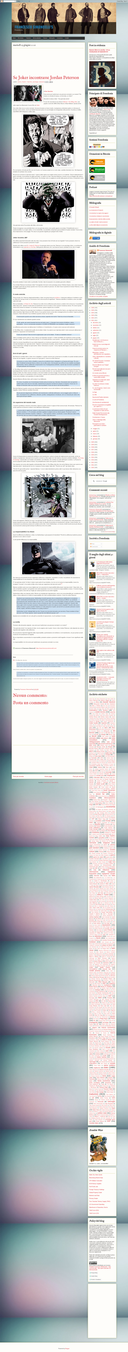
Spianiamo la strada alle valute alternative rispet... (101, 380)
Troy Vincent (92, 1096)
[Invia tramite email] (45, 82)
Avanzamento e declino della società (99, 219)
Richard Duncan (97, 1029)
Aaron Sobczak (93, 700)
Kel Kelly (106, 923)
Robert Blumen (93, 1036)
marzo (95, 433)
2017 (92, 449)
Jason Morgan (103, 890)
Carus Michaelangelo (110, 756)
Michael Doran (93, 972)
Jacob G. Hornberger (100, 880)
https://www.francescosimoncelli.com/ (46, 648)
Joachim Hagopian (108, 898)
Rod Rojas (106, 1043)
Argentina (104, 723)
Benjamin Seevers (110, 729)
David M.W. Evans (96, 790)
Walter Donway (105, 1110)
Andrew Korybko (109, 715)
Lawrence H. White (94, 933)
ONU (96, 1001)
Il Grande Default (94, 207)
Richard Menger (105, 1031)
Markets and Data (94, 1195)
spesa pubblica (109, 1065)
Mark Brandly (110, 955)
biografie (96, 734)
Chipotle (91, 759)
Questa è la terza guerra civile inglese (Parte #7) (104, 610)
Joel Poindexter (93, 901)
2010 (92, 467)
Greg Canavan (111, 851)
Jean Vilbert (92, 893)
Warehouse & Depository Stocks (98, 1207)
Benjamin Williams (96, 731)
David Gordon (93, 787)
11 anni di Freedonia (98, 399)
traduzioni (41, 82)
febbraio (95, 436)
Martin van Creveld (94, 963)
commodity (108, 772)
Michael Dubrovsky (104, 972)
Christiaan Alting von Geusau (98, 762)
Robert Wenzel (93, 1041)
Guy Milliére (105, 858)
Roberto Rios (98, 1043)
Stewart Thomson (95, 1076)
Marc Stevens (99, 952)
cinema (19, 82)
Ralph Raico (105, 1024)
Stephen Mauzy (93, 1072)
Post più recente (18, 776)
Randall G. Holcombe (99, 1025)
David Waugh (96, 792)
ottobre (95, 327)
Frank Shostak (93, 829)
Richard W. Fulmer (101, 1033)
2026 (92, 307)
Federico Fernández (102, 822)
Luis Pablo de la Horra (104, 946)
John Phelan (98, 904)
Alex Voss (105, 705)
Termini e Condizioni (96, 1279)
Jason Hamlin (109, 888)
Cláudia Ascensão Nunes (101, 769)
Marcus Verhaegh (109, 953)
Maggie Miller (105, 948)
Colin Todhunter (93, 772)
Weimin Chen (92, 1113)
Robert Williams (105, 1041)
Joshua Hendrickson (108, 915)
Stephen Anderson (98, 1071)
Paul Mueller (99, 1007)
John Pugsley (107, 904)
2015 (92, 454)
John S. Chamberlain (99, 906)
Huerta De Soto (93, 866)
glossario (111, 846)
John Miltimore (93, 903)
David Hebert (104, 787)
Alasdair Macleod (109, 702)
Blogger (67, 1348)
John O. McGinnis (104, 903)
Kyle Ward (99, 930)
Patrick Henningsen (96, 1004)
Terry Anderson (93, 1084)
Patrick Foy (112, 1002)
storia (104, 1076)
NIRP (109, 996)
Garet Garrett (105, 834)
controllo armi (100, 775)
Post (92, 544)
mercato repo (106, 969)
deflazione (105, 792)
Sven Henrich (101, 1077)
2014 (92, 457)
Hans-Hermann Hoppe (106, 860)
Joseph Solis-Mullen (107, 912)
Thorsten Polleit (107, 1089)
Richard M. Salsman (94, 1031)
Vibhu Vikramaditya (98, 1103)
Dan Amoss (106, 777)
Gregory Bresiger (96, 853)
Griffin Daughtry (104, 855)
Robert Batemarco (108, 1035)
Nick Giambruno (100, 991)
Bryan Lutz (93, 753)
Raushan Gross (110, 1025)
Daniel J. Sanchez (27, 82)
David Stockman (109, 790)
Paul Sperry (107, 1007)
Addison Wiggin (104, 700)
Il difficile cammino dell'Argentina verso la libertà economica (105, 586)
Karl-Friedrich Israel (94, 921)
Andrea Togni (104, 713)
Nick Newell (92, 993)
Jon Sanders (98, 909)
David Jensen (100, 788)
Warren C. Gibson (98, 1111)
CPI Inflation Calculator (95, 1180)
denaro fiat (100, 794)
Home (14, 38)
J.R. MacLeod (99, 879)
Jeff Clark (100, 893)
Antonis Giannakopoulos (107, 720)
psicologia (35, 82)
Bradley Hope (104, 745)
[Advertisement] (48, 62)
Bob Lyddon (105, 736)
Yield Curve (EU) (94, 1210)
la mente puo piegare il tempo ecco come (101, 502)
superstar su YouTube (30, 247)
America (105, 710)
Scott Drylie (106, 1054)
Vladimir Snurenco (104, 1108)
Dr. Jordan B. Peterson (33, 245)
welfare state (102, 1113)
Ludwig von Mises (107, 945)
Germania (92, 843)
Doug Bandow (95, 801)
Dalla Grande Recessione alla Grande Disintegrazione (100, 413)
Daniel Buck (99, 779)
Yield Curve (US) (94, 1213)
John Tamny (110, 906)
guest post (109, 857)
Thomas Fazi (105, 1085)
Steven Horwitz (94, 1074)
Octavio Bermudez (94, 999)
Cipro (107, 767)
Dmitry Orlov (96, 799)
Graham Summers (102, 850)
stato (106, 1067)
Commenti (94, 546)
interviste (96, 875)
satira (90, 1054)
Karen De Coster (101, 920)
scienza (97, 1054)
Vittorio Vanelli (102, 1106)
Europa (108, 821)
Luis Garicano (92, 946)
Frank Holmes (108, 827)
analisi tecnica (100, 712)
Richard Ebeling (107, 1029)
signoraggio (92, 1061)
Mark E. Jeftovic (94, 956)
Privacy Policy (94, 1272)
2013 (92, 460)
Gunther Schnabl (94, 858)
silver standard (102, 1061)
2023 (92, 315)
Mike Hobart (98, 983)
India (95, 870)
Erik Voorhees (105, 817)
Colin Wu (101, 772)
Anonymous (92, 495)
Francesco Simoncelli (105, 250)
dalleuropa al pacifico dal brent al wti (101, 518)
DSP (96, 804)
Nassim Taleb (105, 988)
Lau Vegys (91, 931)
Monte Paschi (93, 986)
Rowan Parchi (105, 1046)
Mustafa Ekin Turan (94, 988)
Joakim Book (92, 899)
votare (113, 1108)
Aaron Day (91, 698)
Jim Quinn (108, 896)
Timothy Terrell (109, 1090)
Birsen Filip (112, 734)
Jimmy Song (97, 898)
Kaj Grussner (107, 918)
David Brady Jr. (99, 785)
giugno (95, 338)
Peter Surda (108, 1015)
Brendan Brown (93, 748)
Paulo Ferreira (106, 1009)
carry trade (98, 756)
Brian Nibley (109, 750)
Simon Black (110, 1061)
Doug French (105, 801)
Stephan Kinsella (104, 1069)
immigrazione (111, 868)
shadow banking (101, 1057)
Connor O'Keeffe (104, 774)
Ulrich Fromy (104, 1098)
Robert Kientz (111, 1038)
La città (94, 394)
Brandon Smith (101, 746)
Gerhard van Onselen (107, 841)
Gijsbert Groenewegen (95, 844)
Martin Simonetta (109, 961)
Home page (48, 776)
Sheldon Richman (94, 1060)
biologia (103, 734)
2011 (92, 465)
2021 (92, 320)
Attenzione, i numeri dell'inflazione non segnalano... (101, 353)
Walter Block (96, 1110)
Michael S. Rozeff (108, 980)
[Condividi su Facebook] (50, 82)
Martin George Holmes (103, 959)
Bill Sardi (101, 732)
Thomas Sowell (98, 1089)
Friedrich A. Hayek (110, 832)
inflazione (106, 870)
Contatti (67, 38)
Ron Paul (98, 1044)
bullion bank (109, 753)
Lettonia (108, 936)
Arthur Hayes (106, 724)
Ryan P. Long (106, 1049)
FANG (91, 822)
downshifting (98, 803)
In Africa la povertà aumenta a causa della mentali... (100, 376)
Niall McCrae (107, 989)
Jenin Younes (100, 896)
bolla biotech (104, 738)
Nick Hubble (110, 991)
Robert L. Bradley (95, 1039)
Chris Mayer (111, 761)
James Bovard (93, 883)
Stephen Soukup (103, 1072)
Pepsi (104, 1010)
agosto (95, 332)
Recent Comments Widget (110, 531)
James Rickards (94, 887)
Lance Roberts (108, 930)
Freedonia (95, 832)
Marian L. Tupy (92, 955)
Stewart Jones (111, 1074)
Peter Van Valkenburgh (102, 1017)
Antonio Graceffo (95, 720)
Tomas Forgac (109, 1092)
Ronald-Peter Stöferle (110, 1044)
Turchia (99, 1096)
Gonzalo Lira (92, 850)
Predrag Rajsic (102, 1020)
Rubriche (28, 38)
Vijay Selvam (104, 1105)
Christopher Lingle (95, 764)
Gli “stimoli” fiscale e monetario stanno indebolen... (101, 361)
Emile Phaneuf (98, 814)
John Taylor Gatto (94, 907)
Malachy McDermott (104, 950)
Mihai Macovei (102, 982)
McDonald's (110, 966)
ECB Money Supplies (95, 1183)
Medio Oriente (105, 967)
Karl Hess (110, 920)
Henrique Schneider (98, 863)
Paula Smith (98, 1009)
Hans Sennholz (94, 860)
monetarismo (107, 985)
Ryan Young (100, 1051)
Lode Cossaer (105, 942)
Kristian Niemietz (98, 928)
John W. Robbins (106, 907)
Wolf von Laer (111, 1116)
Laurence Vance (109, 931)
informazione (93, 872)
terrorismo (108, 1082)
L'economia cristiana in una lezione (99, 216)
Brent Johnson (105, 748)
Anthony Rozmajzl (110, 718)
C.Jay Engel (101, 754)
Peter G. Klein (97, 1013)
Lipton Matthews (95, 940)
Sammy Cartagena (100, 1052)
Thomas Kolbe (103, 1087)
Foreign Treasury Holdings (96, 1189)
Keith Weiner (97, 923)
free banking (111, 830)
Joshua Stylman (94, 917)
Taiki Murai (110, 1079)
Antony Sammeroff (108, 721)
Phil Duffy (95, 1018)
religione (94, 1027)
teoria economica (104, 1081)
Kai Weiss (98, 918)
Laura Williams (99, 931)
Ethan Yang (101, 819)
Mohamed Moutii (96, 985)
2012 (92, 462)
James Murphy (99, 885)
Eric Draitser (92, 816)
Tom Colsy (91, 1092)
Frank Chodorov (108, 826)
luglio (94, 335)
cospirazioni (111, 775)
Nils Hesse (103, 996)
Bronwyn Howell (111, 751)
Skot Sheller (104, 1063)
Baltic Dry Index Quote (95, 1174)
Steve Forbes (112, 1072)
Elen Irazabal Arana (102, 812)
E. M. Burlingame (99, 807)
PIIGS (113, 1018)
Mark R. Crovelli (106, 956)
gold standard (94, 848)
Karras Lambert (107, 921)
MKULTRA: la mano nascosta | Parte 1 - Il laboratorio (105, 573)
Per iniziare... (21, 38)
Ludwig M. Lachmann (94, 945)
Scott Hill (113, 1054)
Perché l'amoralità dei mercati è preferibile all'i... (101, 369)
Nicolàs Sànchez (98, 994)
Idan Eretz (102, 868)
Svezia (110, 1077)
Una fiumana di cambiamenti (100, 402)
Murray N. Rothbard (106, 986)
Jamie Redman (105, 887)
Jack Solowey (107, 879)
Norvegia (91, 997)
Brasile (110, 746)
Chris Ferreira (109, 759)
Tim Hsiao (91, 1090)
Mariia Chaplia (101, 955)
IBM (96, 868)
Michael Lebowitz (110, 974)
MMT (104, 983)
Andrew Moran (93, 717)
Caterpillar (94, 757)
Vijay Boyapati (109, 1103)
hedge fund (111, 862)
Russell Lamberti (98, 1047)
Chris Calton (100, 759)
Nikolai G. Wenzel (109, 994)
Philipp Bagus (104, 1018)
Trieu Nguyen (109, 1094)
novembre (96, 325)
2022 (92, 318)
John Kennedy (109, 901)
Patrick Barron (95, 1002)
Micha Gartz (109, 970)
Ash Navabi (110, 726)
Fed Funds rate (93, 1186)
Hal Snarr (112, 858)
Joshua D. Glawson (94, 915)
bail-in (106, 727)
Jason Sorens (94, 891)
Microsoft (91, 982)
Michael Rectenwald (95, 980)
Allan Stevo (102, 709)
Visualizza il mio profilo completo (98, 296)
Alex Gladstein (111, 704)
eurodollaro (98, 820)
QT (97, 1024)
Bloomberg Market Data (96, 1177)
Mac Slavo (97, 948)
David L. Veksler (110, 788)
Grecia (101, 851)
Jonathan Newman (93, 910)
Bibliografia (52, 38)
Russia (108, 1047)
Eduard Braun (92, 811)
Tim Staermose (100, 1090)
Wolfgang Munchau (96, 1118)
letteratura (98, 936)
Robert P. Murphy (107, 1039)
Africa (97, 702)
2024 (92, 312)
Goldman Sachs (108, 848)
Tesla (102, 1084)
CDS (101, 757)
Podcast (45, 38)
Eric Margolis (108, 816)
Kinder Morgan (106, 926)
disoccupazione (109, 798)
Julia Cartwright (106, 917)
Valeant (96, 1099)
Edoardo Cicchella (108, 809)
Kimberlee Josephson (94, 926)
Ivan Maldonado (98, 877)
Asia (90, 727)
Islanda (105, 875)
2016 (92, 452)
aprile (94, 431)
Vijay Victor (112, 1105)
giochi (105, 844)
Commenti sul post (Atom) (51, 782)
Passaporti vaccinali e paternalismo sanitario (99, 424)
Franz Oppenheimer (107, 829)
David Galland (109, 785)
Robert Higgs (102, 1038)
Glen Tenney (96, 846)
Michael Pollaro (107, 978)
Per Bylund (112, 1010)
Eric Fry (99, 816)
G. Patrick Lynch (95, 834)
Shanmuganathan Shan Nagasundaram (103, 1058)
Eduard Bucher (102, 811)
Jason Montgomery (93, 890)
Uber (113, 1096)
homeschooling (107, 865)
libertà (98, 938)
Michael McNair (105, 975)
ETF (93, 819)
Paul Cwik (103, 1005)
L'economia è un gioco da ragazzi (98, 213)
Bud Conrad (101, 753)
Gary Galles (98, 836)
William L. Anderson (100, 1116)
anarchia (112, 712)
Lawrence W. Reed (108, 933)
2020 (92, 442)
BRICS (91, 751)
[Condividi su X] (49, 82)
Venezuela (100, 1101)
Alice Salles (94, 709)
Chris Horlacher (93, 761)
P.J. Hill (104, 1001)
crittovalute (97, 777)
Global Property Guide (95, 1192)
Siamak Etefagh (107, 1060)
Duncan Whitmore (105, 804)
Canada (107, 754)
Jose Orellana (95, 912)
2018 (92, 447)
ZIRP (108, 1121)
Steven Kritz (103, 1074)
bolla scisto (92, 745)
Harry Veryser (102, 862)
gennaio (95, 439)
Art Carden (98, 724)
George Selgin (95, 841)
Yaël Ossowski (106, 1118)
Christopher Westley (95, 765)
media (91, 967)
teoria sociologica (94, 1082)
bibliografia (107, 731)
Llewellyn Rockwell (107, 940)
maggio (95, 428)
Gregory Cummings (108, 853)
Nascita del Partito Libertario (100, 397)
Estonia (113, 817)
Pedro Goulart (97, 1010)
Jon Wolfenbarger (108, 909)
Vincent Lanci (94, 1106)
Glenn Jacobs (104, 846)
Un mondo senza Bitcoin (99, 373)
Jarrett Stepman (100, 888)
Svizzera (91, 1079)
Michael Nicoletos (110, 977)
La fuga (94, 392)
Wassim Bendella (109, 1111)
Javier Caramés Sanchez (106, 891)
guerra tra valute (98, 857)
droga (90, 804)
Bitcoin (94, 736)
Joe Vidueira (110, 899)
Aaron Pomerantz (101, 698)
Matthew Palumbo (101, 966)
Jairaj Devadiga (99, 882)
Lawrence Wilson (93, 934)
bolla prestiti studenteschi (105, 743)
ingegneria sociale (108, 874)
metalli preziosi (94, 971)
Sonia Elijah (97, 1065)
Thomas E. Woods (94, 1085)
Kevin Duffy (97, 925)
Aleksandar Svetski (99, 704)
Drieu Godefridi (109, 803)
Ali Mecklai (112, 707)
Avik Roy (99, 727)
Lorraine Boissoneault (99, 943)
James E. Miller (104, 883)
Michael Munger (99, 977)
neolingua (97, 989)
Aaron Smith (110, 698)
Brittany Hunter (100, 751)
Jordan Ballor (104, 910)
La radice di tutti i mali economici (98, 222)
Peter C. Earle (106, 1012)
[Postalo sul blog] (47, 82)
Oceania (109, 997)
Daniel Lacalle (100, 784)
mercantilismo (93, 969)
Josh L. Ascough (108, 914)
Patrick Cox (104, 1002)
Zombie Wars (93, 1123)
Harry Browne (92, 862)
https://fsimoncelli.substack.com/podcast (100, 196)
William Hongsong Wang (102, 1114)
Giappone (106, 843)
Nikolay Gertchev (93, 996)
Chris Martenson (102, 761)
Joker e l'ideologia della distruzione (99, 420)
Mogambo (112, 983)
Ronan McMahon (95, 1046)
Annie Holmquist (100, 718)
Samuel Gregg (109, 1052)
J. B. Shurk (107, 877)
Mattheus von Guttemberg (101, 964)
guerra (112, 855)
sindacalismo (93, 1063)
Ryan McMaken (93, 1049)
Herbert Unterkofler (94, 865)
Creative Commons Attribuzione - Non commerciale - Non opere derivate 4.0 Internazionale (100, 1268)
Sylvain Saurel (101, 1079)
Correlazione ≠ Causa (98, 417)
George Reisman (110, 839)
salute (107, 1051)
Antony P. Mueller (94, 721)
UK (93, 1098)
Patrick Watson (106, 1004)
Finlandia (107, 824)
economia (110, 806)
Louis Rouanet (109, 943)
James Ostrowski (109, 885)
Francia (98, 826)
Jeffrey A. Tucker (103, 895)
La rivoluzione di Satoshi (96, 210)
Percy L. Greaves (96, 1012)
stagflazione (97, 1067)
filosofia (97, 824)
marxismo (106, 963)
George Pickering (98, 839)
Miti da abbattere (37, 38)
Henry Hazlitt (109, 863)
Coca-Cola (103, 770)
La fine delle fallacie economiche (98, 225)
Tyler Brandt (107, 1096)
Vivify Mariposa (93, 1108)
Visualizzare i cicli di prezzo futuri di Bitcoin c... (100, 340)
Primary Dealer (93, 1198)
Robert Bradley (105, 1036)
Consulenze (60, 38)
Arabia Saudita (93, 723)
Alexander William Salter (102, 707)
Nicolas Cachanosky (103, 993)
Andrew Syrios (104, 717)
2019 (92, 444)
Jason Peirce (112, 890)
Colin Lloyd (110, 770)
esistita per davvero (94, 114)
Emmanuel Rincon (109, 814)
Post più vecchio (78, 776)
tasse (90, 1081)
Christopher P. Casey (108, 764)
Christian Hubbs (111, 762)
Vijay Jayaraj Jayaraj (94, 1105)
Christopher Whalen (108, 765)
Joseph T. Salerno (94, 914)
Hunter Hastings (105, 866)
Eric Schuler (97, 817)
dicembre (95, 322)
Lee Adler (103, 934)
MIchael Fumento (98, 974)
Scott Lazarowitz (95, 1055)
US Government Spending (96, 1204)
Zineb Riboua (100, 1121)
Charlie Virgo (109, 757)
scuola (104, 1055)
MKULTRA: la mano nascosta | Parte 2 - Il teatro (105, 597)
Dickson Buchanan (102, 796)
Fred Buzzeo (92, 830)
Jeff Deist (108, 893)
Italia (113, 875)
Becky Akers (101, 729)
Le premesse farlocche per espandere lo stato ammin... (101, 409)
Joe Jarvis (102, 899)
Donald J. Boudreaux (109, 799)
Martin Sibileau (98, 961)
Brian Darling (100, 750)
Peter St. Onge (99, 1015)
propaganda (93, 1022)
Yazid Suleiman (99, 1119)
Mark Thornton (102, 958)
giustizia (112, 844)
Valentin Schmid (105, 1099)
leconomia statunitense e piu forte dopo (101, 511)
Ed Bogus (98, 809)
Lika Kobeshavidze (110, 938)
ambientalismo (93, 710)
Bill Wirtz (108, 732)
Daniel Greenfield (101, 780)
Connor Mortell (93, 774)
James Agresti (109, 882)
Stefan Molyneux (93, 1069)
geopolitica (102, 837)
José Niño (112, 910)
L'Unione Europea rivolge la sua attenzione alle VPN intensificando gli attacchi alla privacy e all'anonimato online (105, 665)
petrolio (112, 1017)
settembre (96, 330)
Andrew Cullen (99, 715)
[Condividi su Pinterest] (52, 82)
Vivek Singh (110, 1106)
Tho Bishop (110, 1084)
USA (113, 1098)
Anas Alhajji (95, 713)
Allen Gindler (110, 709)
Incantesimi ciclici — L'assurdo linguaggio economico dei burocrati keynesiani (105, 678)
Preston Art (110, 1020)
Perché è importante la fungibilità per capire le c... (101, 405)
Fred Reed (102, 830)
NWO (100, 998)
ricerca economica (108, 1027)
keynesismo (106, 925)
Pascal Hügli (111, 1001)
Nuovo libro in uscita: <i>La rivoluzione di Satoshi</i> (99, 51)
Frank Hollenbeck (94, 827)
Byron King (92, 754)
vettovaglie (111, 1101)
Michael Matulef (95, 975)
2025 (92, 310)
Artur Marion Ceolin (101, 726)
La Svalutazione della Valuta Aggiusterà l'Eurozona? (104, 562)
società (112, 1063)
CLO (96, 770)
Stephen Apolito (109, 1071)
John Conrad (101, 901)
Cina (90, 767)
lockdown (92, 942)
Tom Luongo (99, 1092)
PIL (94, 1020)
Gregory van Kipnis (94, 855)
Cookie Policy (94, 1276)
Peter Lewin (107, 1013)
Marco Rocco (99, 953)
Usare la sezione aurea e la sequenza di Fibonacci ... (100, 349)
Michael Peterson (95, 978)
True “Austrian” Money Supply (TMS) (99, 1201)
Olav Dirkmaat (105, 999)
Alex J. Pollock (96, 705)
